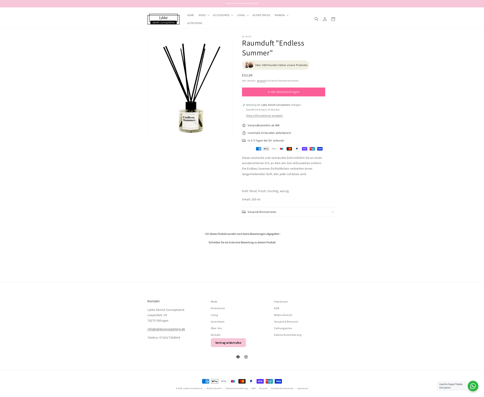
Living (214, 315)
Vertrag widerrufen (228, 343)
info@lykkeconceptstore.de (166, 329)
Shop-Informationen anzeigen (264, 115)
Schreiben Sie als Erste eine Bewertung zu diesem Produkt (242, 242)
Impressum (281, 301)
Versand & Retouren (286, 321)
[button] (203, 15)
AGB (276, 308)
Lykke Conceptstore (193, 388)
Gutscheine (218, 321)
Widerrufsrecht (283, 315)
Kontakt (216, 335)
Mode (214, 301)
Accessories (218, 308)
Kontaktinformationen (282, 388)
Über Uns (216, 328)
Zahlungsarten (283, 328)
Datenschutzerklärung (287, 335)
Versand (261, 80)
